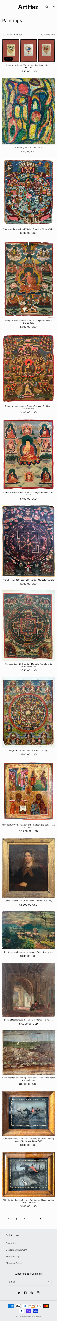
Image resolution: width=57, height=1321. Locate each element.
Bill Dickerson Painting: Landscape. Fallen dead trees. (28, 952)
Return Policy (13, 1256)
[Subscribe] (48, 1281)
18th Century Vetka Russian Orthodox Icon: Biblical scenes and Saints (28, 826)
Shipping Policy (14, 1263)
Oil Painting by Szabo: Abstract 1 (28, 147)
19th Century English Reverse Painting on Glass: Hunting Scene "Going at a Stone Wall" (28, 1140)
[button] (3, 7)
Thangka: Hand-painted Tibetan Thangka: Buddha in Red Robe (28, 493)
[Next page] (48, 1219)
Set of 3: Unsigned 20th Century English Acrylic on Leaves (28, 66)
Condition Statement (16, 1250)
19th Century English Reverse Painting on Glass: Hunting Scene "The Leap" (28, 1201)
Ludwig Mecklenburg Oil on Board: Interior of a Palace (28, 1020)
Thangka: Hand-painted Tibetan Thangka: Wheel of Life (28, 229)
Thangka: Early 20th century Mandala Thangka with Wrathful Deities (28, 665)
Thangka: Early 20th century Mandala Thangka (28, 750)
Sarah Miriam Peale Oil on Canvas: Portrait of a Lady (28, 901)
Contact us (11, 1243)
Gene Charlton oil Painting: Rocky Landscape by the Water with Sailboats (28, 1079)
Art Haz (24, 1316)
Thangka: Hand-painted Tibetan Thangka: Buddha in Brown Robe (28, 407)
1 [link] (8, 1219)
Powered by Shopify (34, 1316)
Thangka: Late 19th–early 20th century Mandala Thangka (28, 580)
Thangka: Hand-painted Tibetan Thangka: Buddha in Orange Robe (28, 321)
